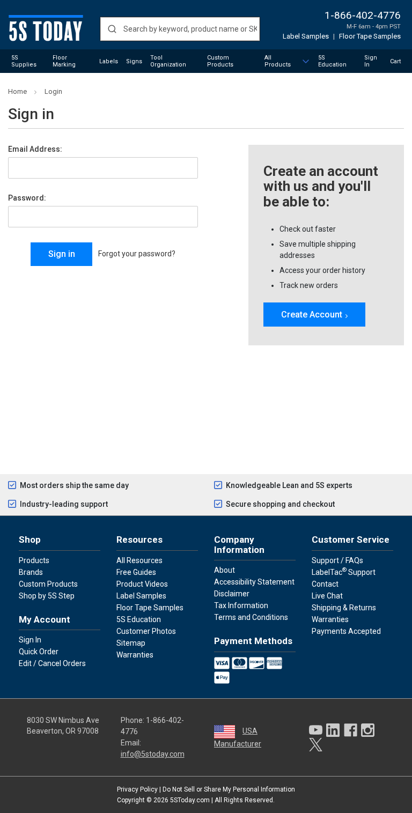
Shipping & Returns (344, 607)
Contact (325, 584)
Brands (31, 572)
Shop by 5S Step (47, 596)
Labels (108, 61)
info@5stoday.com (153, 754)
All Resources (139, 560)
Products (34, 560)
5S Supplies (23, 61)
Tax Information (241, 605)
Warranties (134, 655)
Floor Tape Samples (370, 36)
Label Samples (306, 36)
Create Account (311, 314)
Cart (395, 61)
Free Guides (136, 572)
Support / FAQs (337, 560)
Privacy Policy (137, 789)
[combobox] (180, 29)
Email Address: (35, 149)
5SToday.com (190, 800)
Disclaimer (231, 593)
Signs (134, 61)
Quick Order (38, 651)
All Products (277, 61)
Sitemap (130, 643)
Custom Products (220, 61)
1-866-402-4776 (363, 15)
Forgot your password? (136, 253)
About (224, 570)
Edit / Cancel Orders (52, 663)
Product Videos (142, 584)
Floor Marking (64, 61)
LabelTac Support (344, 572)
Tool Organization (168, 61)
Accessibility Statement (254, 582)
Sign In (370, 61)
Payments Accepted (346, 631)
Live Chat (327, 596)
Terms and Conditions (251, 617)
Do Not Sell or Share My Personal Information (229, 789)
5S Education (332, 61)
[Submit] (111, 29)
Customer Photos (146, 631)
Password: (27, 198)
